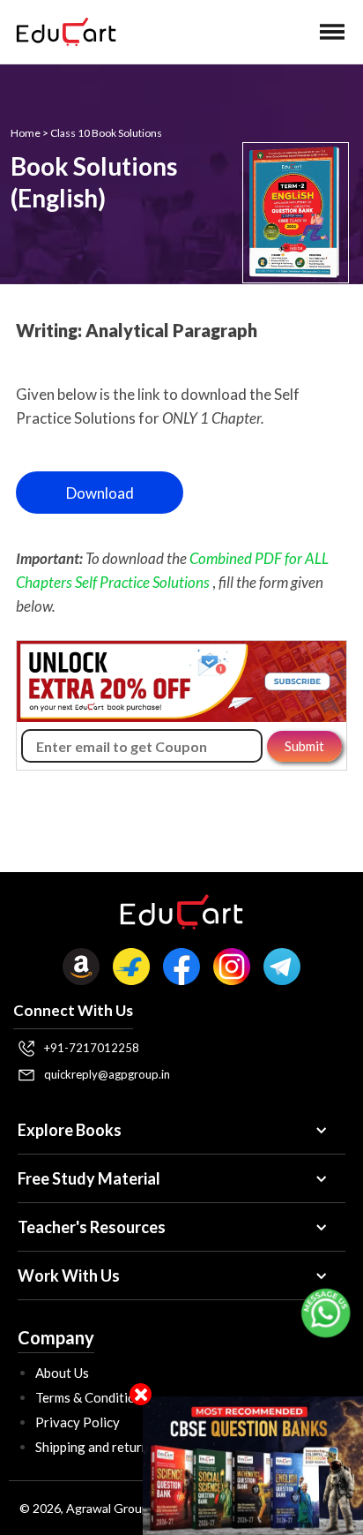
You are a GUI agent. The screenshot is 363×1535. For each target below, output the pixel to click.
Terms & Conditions (92, 1397)
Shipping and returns (95, 1447)
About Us (62, 1373)
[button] (332, 32)
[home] (61, 32)
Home (26, 132)
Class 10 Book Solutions (106, 132)
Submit (304, 746)
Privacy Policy (77, 1422)
